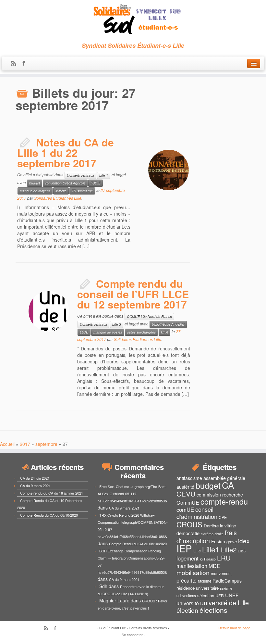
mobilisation (193, 572)
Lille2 (228, 549)
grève (231, 541)
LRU (224, 557)
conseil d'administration (196, 513)
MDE (214, 566)
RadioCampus (227, 580)
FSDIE (96, 183)
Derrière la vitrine (220, 525)
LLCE (84, 332)
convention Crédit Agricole (65, 183)
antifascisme (189, 478)
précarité (186, 580)
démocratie (188, 533)
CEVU (185, 493)
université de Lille (224, 602)
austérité (185, 487)
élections (213, 610)
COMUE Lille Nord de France (149, 316)
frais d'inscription (206, 536)
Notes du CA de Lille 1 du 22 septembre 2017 (65, 152)
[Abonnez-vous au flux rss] (16, 63)
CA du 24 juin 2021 (35, 478)
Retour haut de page (234, 627)
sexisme (226, 588)
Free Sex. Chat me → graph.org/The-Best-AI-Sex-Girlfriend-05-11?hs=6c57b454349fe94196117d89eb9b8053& (132, 493)
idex (243, 540)
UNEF (231, 594)
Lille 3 (116, 324)
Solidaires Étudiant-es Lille (57, 198)
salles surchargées (141, 332)
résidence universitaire (197, 588)
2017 (25, 444)
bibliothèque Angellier (168, 324)
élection (187, 610)
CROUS (189, 524)
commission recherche (220, 494)
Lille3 (242, 550)
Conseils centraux (80, 175)
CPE (223, 517)
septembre (46, 444)
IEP (184, 548)
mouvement (221, 573)
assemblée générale (224, 477)
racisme (204, 581)
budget (34, 183)
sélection (205, 595)
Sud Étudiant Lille (112, 627)
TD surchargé (82, 190)
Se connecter (132, 634)
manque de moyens (35, 190)
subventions (186, 595)
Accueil (7, 444)
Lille (197, 551)
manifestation (191, 566)
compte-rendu (224, 501)
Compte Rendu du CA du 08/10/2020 (49, 515)
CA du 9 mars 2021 (35, 485)
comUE (185, 509)
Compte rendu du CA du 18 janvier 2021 (51, 493)
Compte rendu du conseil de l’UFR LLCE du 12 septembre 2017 (133, 294)
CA (228, 484)
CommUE (187, 502)
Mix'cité (60, 190)
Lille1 (211, 549)
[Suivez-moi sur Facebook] (26, 63)
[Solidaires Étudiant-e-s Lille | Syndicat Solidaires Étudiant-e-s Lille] (133, 19)
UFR (164, 332)
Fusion (218, 541)
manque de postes (107, 332)
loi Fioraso (208, 559)
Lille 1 (103, 175)
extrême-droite (212, 533)
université (187, 603)
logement (187, 558)
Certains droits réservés (148, 627)
